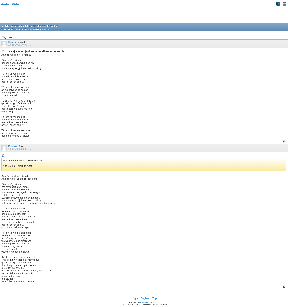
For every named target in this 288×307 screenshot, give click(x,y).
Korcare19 (14, 146)
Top (154, 298)
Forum (5, 3)
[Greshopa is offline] (4, 43)
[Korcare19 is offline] (4, 148)
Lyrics (15, 3)
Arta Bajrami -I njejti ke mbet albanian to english (28, 29)
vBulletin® (143, 302)
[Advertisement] (24, 15)
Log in (135, 298)
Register (145, 298)
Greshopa (14, 42)
